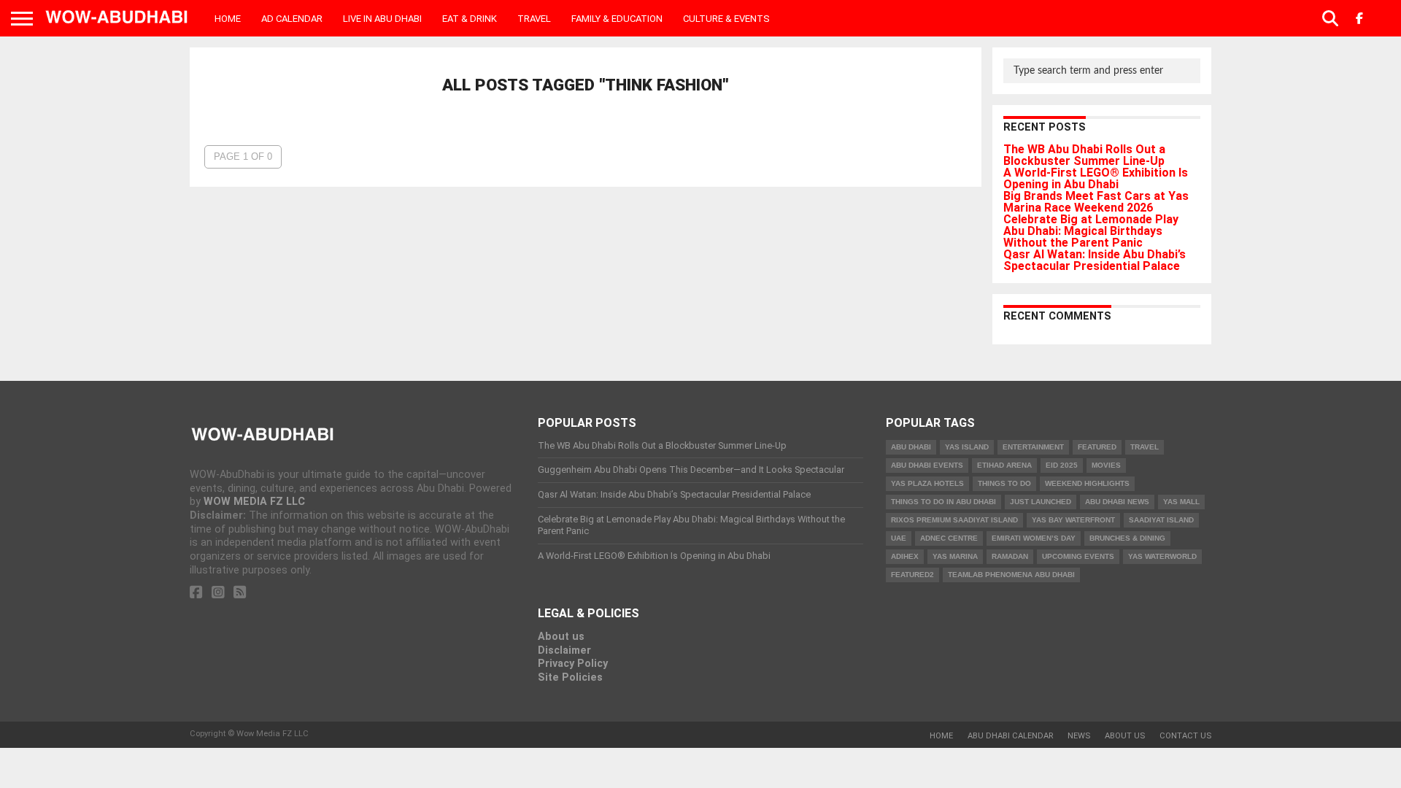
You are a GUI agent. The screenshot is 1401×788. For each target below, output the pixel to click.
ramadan (1010, 556)
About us (561, 636)
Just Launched (1040, 502)
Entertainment (1033, 447)
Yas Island (967, 447)
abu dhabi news (1117, 502)
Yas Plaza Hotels (927, 483)
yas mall (1181, 502)
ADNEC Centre (949, 538)
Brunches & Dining (1127, 538)
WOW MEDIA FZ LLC (254, 501)
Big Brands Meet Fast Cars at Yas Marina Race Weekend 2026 (1096, 202)
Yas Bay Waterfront (1073, 520)
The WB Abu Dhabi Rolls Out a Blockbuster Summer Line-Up (1084, 155)
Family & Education (617, 18)
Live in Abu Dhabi (382, 18)
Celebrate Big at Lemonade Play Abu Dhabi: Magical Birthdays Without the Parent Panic (1090, 231)
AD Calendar (292, 18)
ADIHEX (905, 556)
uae (898, 538)
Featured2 (912, 575)
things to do (1004, 483)
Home (228, 18)
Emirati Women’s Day (1034, 538)
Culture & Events (726, 18)
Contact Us (1185, 736)
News (1079, 736)
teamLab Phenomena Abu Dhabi (1011, 575)
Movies (1106, 465)
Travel (534, 18)
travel (1144, 447)
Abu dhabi (911, 447)
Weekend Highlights (1087, 483)
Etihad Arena (1004, 465)
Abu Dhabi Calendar (1010, 736)
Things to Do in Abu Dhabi (943, 502)
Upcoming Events (1078, 556)
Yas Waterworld (1162, 556)
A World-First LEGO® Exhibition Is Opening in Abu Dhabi (1095, 178)
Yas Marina (955, 556)
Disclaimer (564, 650)
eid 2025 (1062, 465)
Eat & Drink (469, 18)
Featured (1097, 447)
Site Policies (570, 677)
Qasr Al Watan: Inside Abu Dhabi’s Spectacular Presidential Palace (1094, 260)
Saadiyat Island (1161, 520)
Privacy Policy (573, 663)
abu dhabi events (927, 465)
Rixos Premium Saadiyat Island (954, 520)
